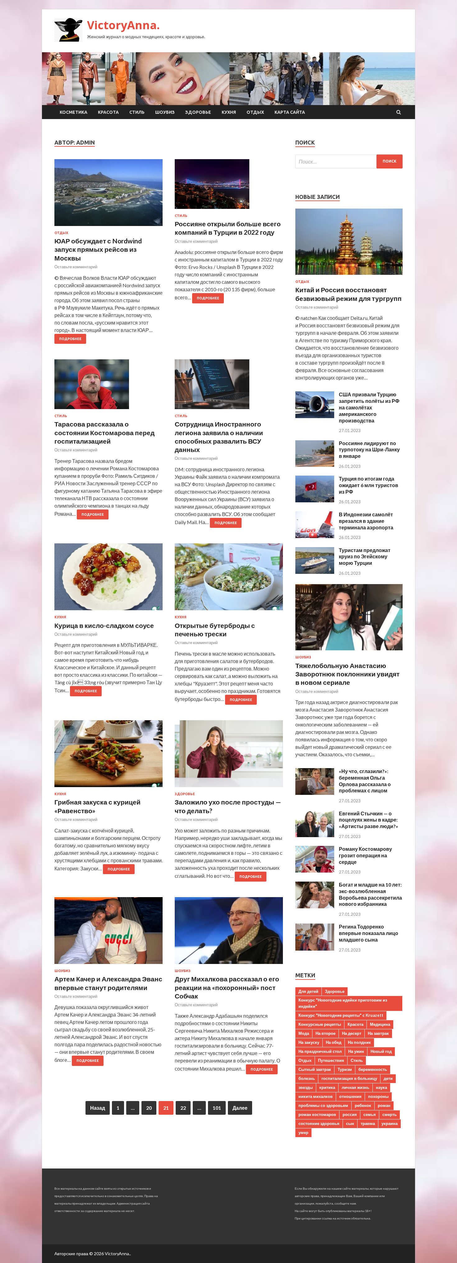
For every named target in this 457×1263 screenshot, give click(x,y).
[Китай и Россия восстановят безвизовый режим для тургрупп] (349, 276)
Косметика (73, 112)
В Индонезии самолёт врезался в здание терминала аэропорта (366, 520)
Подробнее (70, 339)
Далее (240, 1108)
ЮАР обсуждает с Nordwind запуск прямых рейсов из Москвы (98, 249)
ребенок (363, 1105)
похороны (378, 1096)
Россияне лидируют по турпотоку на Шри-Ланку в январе (369, 449)
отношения (350, 1096)
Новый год (381, 1051)
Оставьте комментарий (75, 266)
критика (327, 1087)
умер (303, 1132)
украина (389, 1123)
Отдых (255, 112)
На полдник (359, 1042)
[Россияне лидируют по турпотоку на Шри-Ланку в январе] (314, 465)
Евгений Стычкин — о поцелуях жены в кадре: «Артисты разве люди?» (368, 819)
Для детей (308, 991)
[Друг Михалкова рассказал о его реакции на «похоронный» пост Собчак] (229, 933)
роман (384, 1105)
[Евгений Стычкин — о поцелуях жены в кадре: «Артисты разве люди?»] (314, 835)
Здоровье (198, 112)
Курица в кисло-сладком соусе (104, 625)
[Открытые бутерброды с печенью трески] (229, 579)
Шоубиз (165, 112)
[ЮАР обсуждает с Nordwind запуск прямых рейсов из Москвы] (108, 195)
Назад (97, 1108)
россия (350, 1114)
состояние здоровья (318, 1123)
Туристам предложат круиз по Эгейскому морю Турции (364, 556)
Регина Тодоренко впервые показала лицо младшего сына (368, 933)
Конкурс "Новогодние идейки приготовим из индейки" (342, 1003)
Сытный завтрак (314, 1069)
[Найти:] (349, 161)
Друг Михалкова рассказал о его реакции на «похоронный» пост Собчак (227, 987)
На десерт (351, 1033)
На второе (325, 1033)
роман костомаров (317, 1114)
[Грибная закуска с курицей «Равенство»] (108, 756)
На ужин (356, 1051)
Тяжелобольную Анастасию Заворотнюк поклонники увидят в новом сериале (347, 673)
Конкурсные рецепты (319, 1024)
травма (368, 1123)
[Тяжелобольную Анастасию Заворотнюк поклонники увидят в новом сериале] (349, 651)
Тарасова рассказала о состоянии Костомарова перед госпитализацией (104, 432)
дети (388, 1078)
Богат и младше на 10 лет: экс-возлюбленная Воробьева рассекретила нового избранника (370, 894)
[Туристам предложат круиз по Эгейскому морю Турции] (314, 572)
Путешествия (331, 1060)
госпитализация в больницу (349, 1078)
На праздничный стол (320, 1051)
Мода (303, 1033)
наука (381, 1087)
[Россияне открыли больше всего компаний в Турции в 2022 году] (229, 186)
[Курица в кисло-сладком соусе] (108, 579)
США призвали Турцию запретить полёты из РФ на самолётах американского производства (369, 407)
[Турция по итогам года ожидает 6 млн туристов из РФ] (314, 500)
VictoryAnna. (123, 25)
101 (217, 1108)
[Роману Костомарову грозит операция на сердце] (314, 870)
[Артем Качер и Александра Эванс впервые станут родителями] (108, 933)
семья (369, 1114)
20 (149, 1108)
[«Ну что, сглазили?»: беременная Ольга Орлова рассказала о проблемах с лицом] (314, 793)
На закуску (308, 1042)
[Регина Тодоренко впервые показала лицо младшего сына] (314, 949)
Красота (108, 112)
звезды (305, 1087)
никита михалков (315, 1096)
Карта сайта (290, 112)
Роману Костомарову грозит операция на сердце (365, 855)
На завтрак (378, 1033)
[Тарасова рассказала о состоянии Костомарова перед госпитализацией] (108, 386)
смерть (389, 1114)
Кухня (229, 112)
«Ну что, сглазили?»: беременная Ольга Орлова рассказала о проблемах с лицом (365, 780)
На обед (333, 1042)
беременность (372, 1069)
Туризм (345, 1069)
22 (183, 1108)
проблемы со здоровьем (323, 1105)
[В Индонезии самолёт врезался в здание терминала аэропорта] (314, 536)
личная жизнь (355, 1087)
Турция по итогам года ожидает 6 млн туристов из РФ (368, 485)
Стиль (137, 112)
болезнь (306, 1078)
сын (350, 1123)
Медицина (380, 1024)
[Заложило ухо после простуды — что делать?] (229, 756)
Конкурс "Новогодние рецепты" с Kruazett (340, 1015)
